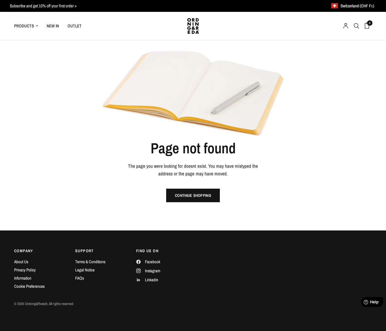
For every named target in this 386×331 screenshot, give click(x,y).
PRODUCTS (24, 26)
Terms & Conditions (90, 262)
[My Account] (346, 26)
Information (22, 278)
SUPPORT (84, 251)
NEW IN (53, 26)
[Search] (356, 26)
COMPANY (23, 251)
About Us (21, 262)
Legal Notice (85, 270)
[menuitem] (28, 26)
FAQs (79, 278)
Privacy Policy (25, 270)
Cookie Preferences (29, 286)
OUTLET (75, 26)
